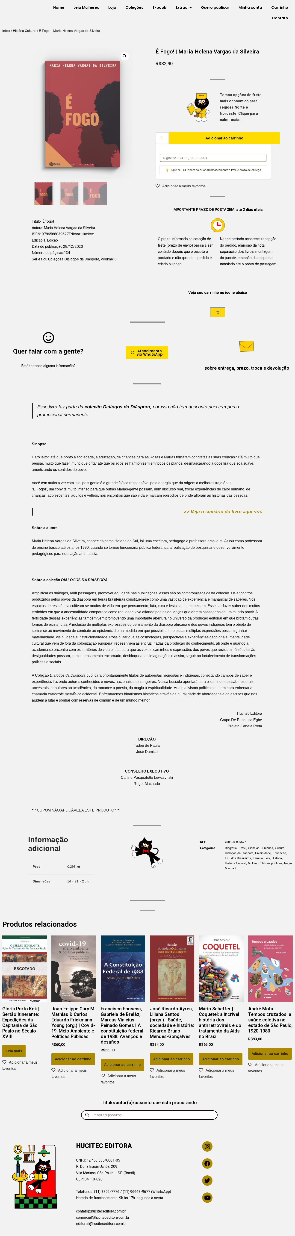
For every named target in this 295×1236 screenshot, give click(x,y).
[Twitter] (207, 1180)
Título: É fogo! (43, 221)
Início (6, 30)
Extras (181, 7)
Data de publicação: (47, 246)
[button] (125, 56)
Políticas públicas (270, 863)
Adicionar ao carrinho (224, 138)
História (277, 858)
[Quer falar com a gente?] (48, 337)
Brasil (242, 848)
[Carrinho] (217, 312)
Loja (112, 7)
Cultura (279, 848)
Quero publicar (215, 7)
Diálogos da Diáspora (239, 853)
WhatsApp (161, 1191)
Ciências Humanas (260, 848)
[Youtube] (207, 1197)
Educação (279, 853)
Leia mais (14, 1051)
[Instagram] (207, 1146)
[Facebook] (207, 1163)
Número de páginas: (48, 253)
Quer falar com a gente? (48, 351)
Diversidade (263, 853)
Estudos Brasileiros (238, 858)
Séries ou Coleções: (48, 259)
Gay (267, 858)
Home (58, 7)
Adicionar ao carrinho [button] (73, 1059)
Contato (280, 18)
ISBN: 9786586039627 (50, 234)
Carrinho (279, 7)
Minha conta (250, 7)
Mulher (252, 863)
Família (258, 858)
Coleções (134, 7)
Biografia (231, 848)
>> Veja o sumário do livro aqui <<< (223, 511)
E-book (159, 7)
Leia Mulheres (86, 7)
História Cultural (24, 30)
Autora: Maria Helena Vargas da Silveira (63, 228)
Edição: (37, 240)
